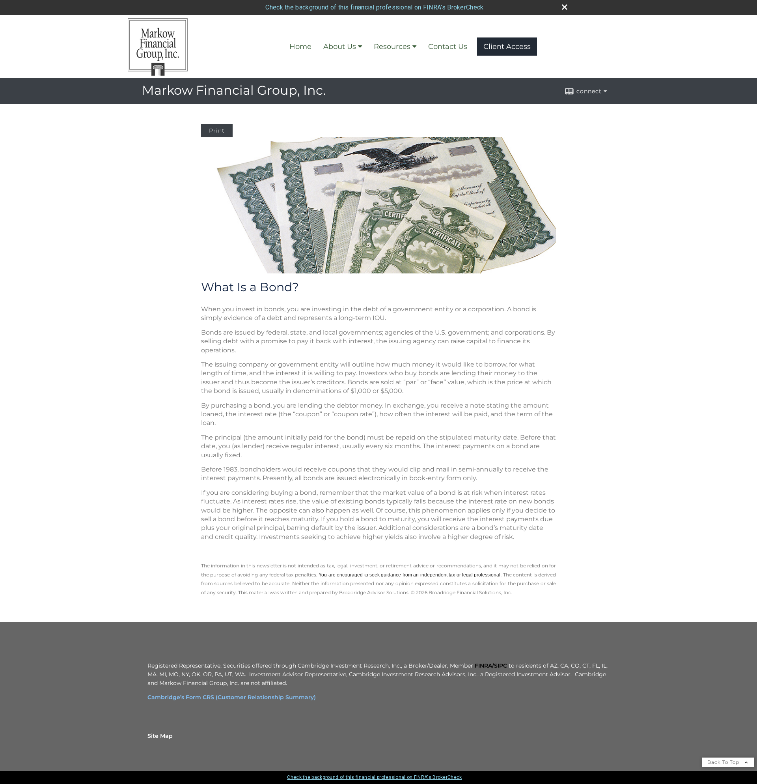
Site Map (160, 735)
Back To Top (724, 762)
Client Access (507, 46)
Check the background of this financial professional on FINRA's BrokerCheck (374, 7)
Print (217, 130)
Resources (392, 46)
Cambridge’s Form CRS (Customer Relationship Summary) (231, 697)
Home (300, 46)
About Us (339, 46)
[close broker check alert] (564, 7)
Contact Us (447, 46)
